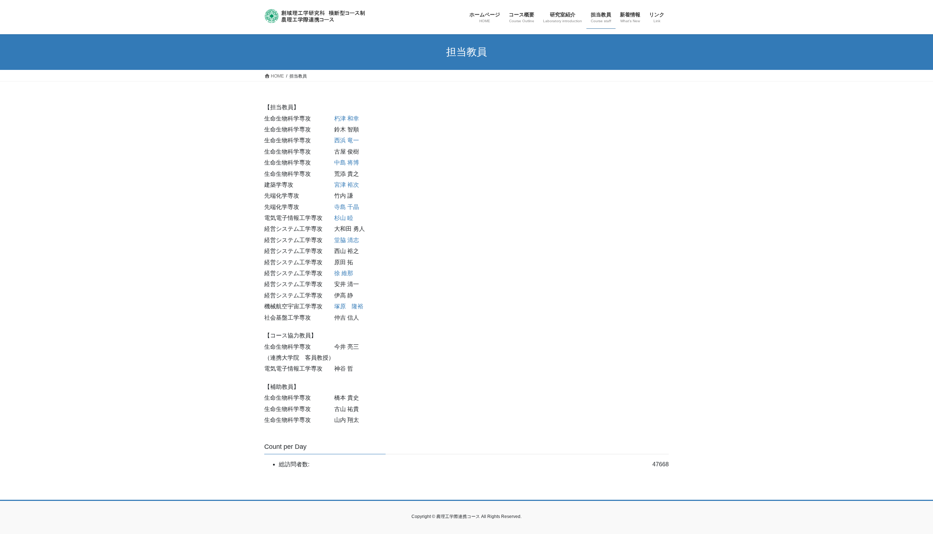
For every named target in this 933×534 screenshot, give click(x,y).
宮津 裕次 (346, 185)
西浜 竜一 (346, 140)
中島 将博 (346, 162)
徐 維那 (343, 273)
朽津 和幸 (346, 118)
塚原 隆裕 (348, 306)
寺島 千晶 (346, 207)
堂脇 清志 (346, 240)
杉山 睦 (343, 218)
